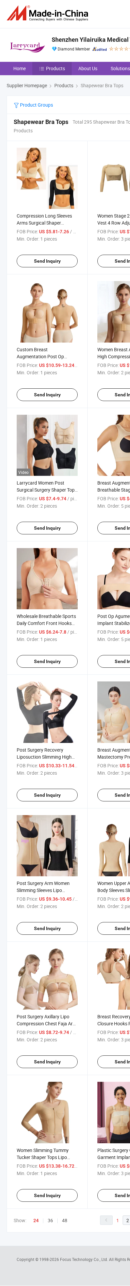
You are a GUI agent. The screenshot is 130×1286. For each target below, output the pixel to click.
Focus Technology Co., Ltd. (84, 1259)
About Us (87, 68)
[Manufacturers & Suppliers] (49, 13)
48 (64, 1220)
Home (19, 68)
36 (50, 1220)
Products (55, 68)
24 (36, 1220)
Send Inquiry (47, 261)
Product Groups (36, 105)
